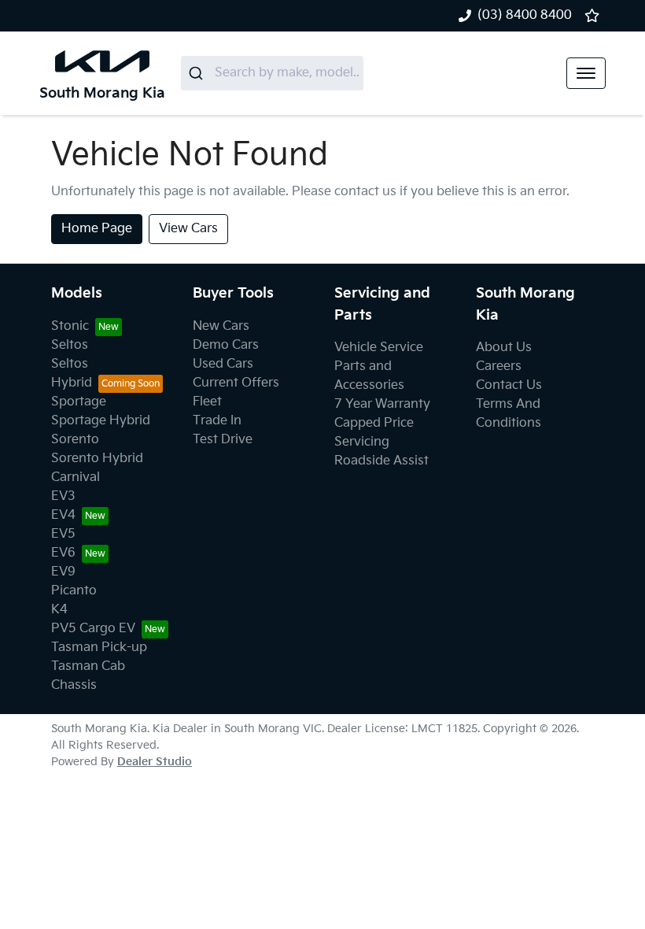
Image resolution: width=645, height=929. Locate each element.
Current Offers (236, 383)
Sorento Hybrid (97, 458)
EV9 (63, 571)
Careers (499, 366)
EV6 (63, 553)
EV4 (63, 515)
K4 (59, 609)
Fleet (207, 401)
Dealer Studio (154, 761)
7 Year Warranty (382, 404)
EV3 (63, 496)
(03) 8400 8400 (524, 15)
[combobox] (272, 73)
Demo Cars (226, 345)
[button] (586, 73)
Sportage (78, 401)
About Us (504, 347)
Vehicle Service (378, 347)
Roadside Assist (381, 460)
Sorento (75, 439)
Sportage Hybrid (100, 420)
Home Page (96, 228)
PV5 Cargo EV (93, 628)
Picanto (74, 590)
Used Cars (223, 364)
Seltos (69, 345)
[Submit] (198, 73)
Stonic (70, 326)
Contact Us (509, 385)
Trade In (217, 420)
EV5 (63, 534)
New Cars (221, 326)
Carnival (75, 477)
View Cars (188, 228)
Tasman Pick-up (99, 647)
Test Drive (222, 439)
